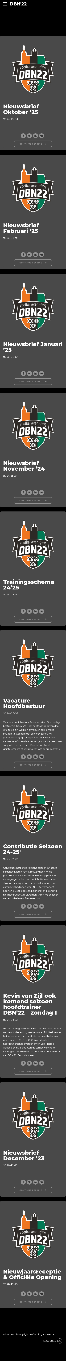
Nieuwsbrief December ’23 (23, 1155)
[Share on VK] (41, 135)
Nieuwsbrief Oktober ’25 (21, 109)
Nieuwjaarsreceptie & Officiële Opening (32, 1274)
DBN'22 (18, 4)
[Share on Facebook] (23, 135)
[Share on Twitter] (29, 135)
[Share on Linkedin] (35, 135)
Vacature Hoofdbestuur (24, 703)
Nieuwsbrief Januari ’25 (32, 347)
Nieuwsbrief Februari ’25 (21, 228)
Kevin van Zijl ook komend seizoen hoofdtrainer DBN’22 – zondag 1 (30, 1004)
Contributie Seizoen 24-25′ (32, 849)
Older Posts (48, 1315)
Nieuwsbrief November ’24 (24, 466)
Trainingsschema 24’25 (28, 584)
